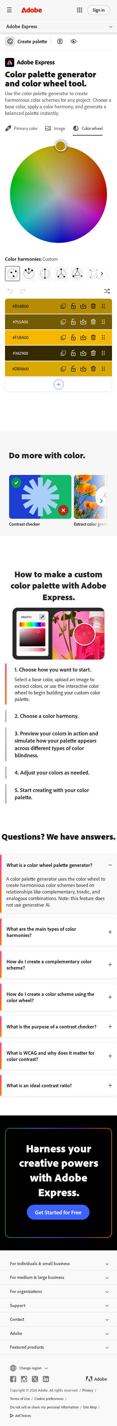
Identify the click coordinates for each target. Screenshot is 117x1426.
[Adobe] (31, 10)
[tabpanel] (58, 211)
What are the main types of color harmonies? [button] (41, 932)
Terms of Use (20, 1398)
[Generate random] (107, 291)
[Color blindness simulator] (74, 41)
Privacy (87, 1390)
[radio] (12, 273)
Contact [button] (17, 1319)
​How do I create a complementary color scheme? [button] (49, 964)
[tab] (21, 128)
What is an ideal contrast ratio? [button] (39, 1085)
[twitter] (35, 1379)
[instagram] (24, 1379)
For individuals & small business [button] (40, 1263)
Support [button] (17, 1305)
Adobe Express (21, 26)
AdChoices (23, 1415)
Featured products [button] (27, 1347)
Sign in (99, 10)
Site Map (90, 1407)
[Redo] (22, 291)
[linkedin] (46, 1379)
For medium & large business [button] (37, 1277)
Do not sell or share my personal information (44, 1407)
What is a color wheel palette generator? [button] (49, 865)
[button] (80, 10)
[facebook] (13, 1379)
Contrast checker (24, 524)
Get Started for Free (58, 1212)
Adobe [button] (16, 1333)
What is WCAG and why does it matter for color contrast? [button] (51, 1056)
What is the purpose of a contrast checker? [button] (51, 1026)
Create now (40, 496)
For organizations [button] (26, 1291)
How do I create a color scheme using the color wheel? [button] (50, 997)
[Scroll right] (102, 274)
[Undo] (10, 291)
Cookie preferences (49, 1398)
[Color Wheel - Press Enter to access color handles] (58, 194)
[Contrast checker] (60, 41)
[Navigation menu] (9, 10)
